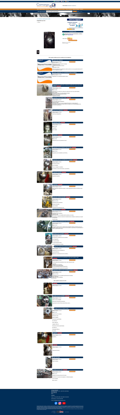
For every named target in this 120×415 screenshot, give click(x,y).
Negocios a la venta (61, 9)
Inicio (38, 9)
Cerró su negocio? (69, 29)
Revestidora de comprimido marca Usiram (61, 221)
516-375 (56, 124)
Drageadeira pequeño (57, 172)
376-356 (56, 260)
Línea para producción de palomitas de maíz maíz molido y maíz (66, 257)
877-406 (56, 62)
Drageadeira (55, 184)
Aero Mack (56, 273)
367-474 (56, 211)
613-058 (56, 74)
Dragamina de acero (57, 209)
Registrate (69, 5)
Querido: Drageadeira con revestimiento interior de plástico (65, 72)
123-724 (56, 223)
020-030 (56, 99)
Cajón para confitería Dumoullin (59, 197)
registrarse (74, 5)
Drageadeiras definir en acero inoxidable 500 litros (63, 270)
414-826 (56, 272)
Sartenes (39, 22)
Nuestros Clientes (76, 9)
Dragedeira (55, 332)
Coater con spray (56, 357)
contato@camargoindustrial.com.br (59, 400)
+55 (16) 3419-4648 (59, 398)
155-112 (56, 174)
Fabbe (56, 126)
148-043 (56, 235)
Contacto (81, 9)
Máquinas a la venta (53, 9)
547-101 (56, 149)
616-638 (56, 285)
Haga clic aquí (70, 34)
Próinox (56, 151)
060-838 (56, 186)
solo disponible (80, 11)
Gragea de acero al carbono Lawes (61, 308)
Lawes (56, 312)
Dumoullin (56, 200)
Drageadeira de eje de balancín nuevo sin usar (62, 147)
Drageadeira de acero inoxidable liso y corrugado (63, 159)
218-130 (56, 88)
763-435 (56, 248)
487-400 (56, 112)
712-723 (56, 310)
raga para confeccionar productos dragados (63, 246)
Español (67, 1)
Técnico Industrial (68, 9)
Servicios (47, 9)
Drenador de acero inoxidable (59, 295)
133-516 (56, 359)
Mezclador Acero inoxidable (58, 233)
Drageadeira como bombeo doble (59, 97)
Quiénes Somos (42, 9)
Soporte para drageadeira (58, 110)
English (63, 1)
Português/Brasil (57, 1)
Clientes (73, 29)
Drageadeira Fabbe (56, 122)
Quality (56, 89)
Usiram (56, 225)
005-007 (56, 371)
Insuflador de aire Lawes (58, 369)
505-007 (56, 199)
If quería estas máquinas (58, 60)
